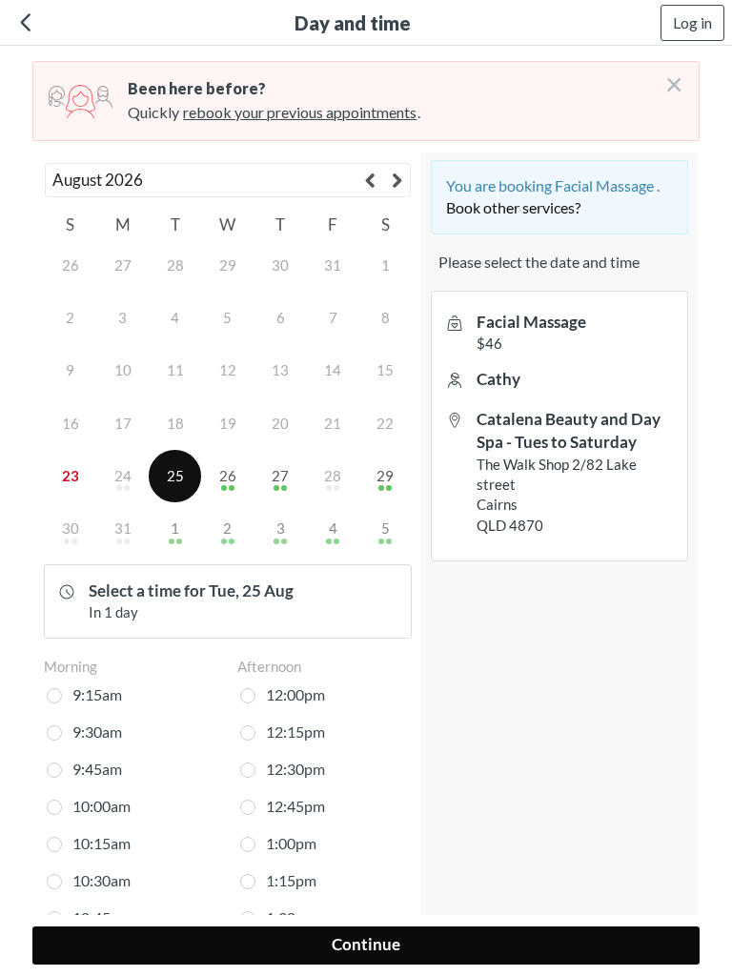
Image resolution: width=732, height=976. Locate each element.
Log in (692, 22)
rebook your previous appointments (300, 112)
